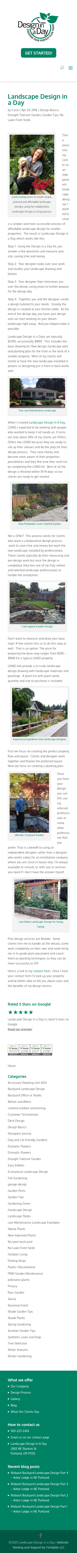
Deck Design (16, 1120)
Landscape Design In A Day (47, 422)
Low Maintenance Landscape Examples (34, 1222)
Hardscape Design (20, 1210)
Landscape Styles (19, 1216)
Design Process (21, 1392)
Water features (18, 1349)
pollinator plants (19, 1279)
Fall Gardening (17, 1178)
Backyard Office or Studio (24, 1095)
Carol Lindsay (19, 196)
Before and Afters (19, 1101)
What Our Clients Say (25, 1411)
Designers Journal (19, 1133)
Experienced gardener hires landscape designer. (40, 739)
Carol (15, 110)
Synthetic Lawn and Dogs (24, 1337)
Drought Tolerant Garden (24, 115)
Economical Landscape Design (28, 1171)
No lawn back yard (20, 1241)
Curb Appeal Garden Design (37, 626)
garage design (17, 1184)
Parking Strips (17, 1260)
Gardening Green (19, 1203)
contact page (40, 1437)
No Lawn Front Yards (21, 1248)
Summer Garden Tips (22, 1330)
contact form (41, 971)
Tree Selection (17, 1343)
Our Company (20, 1386)
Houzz (12, 1065)
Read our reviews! (20, 1029)
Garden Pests (16, 1190)
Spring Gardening (19, 1324)
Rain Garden (16, 1292)
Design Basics (49, 110)
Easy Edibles (16, 1165)
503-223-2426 (20, 1431)
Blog (14, 1405)
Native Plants (16, 1229)
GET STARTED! (38, 53)
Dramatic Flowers (19, 1146)
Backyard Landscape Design (26, 1089)
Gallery (15, 1399)
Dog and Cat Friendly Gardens (27, 1140)
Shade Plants (16, 1318)
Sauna (12, 1299)
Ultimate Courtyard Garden (29, 835)
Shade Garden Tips (20, 1311)
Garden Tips (50, 115)
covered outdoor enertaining (26, 1108)
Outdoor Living (17, 1254)
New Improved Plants (22, 1235)
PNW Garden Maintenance (25, 1273)
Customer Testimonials (23, 1114)
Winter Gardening (19, 1356)
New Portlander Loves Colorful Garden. (39, 523)
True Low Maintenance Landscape (37, 410)
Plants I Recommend (21, 1267)
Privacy (12, 1286)
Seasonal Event (18, 1305)
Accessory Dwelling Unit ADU (27, 1082)
